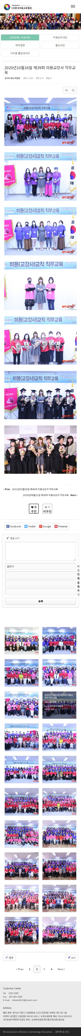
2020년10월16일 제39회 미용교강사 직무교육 (39, 70)
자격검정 (20, 45)
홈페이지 (78, 588)
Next (61, 969)
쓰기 (73, 957)
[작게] (73, 90)
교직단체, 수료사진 (20, 37)
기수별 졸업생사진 (20, 53)
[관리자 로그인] (62, 1031)
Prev (20, 969)
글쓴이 (10, 566)
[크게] (66, 90)
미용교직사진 (60, 37)
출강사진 (60, 45)
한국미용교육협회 (12, 78)
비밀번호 (78, 572)
